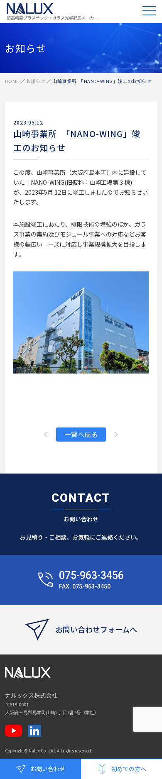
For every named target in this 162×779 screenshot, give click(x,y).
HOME (12, 81)
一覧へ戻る (81, 434)
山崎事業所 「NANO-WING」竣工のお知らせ (76, 140)
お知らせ (35, 81)
